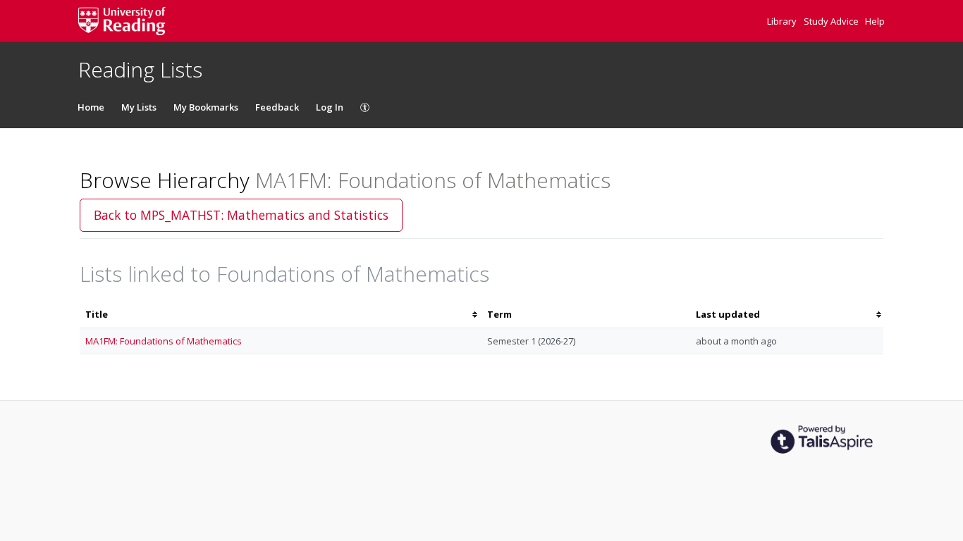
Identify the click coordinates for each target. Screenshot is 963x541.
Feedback (277, 107)
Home (91, 107)
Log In (329, 107)
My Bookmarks (205, 107)
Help (875, 21)
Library (783, 21)
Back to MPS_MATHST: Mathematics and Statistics (241, 214)
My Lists (139, 107)
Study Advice (832, 21)
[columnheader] (281, 314)
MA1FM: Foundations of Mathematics (163, 341)
